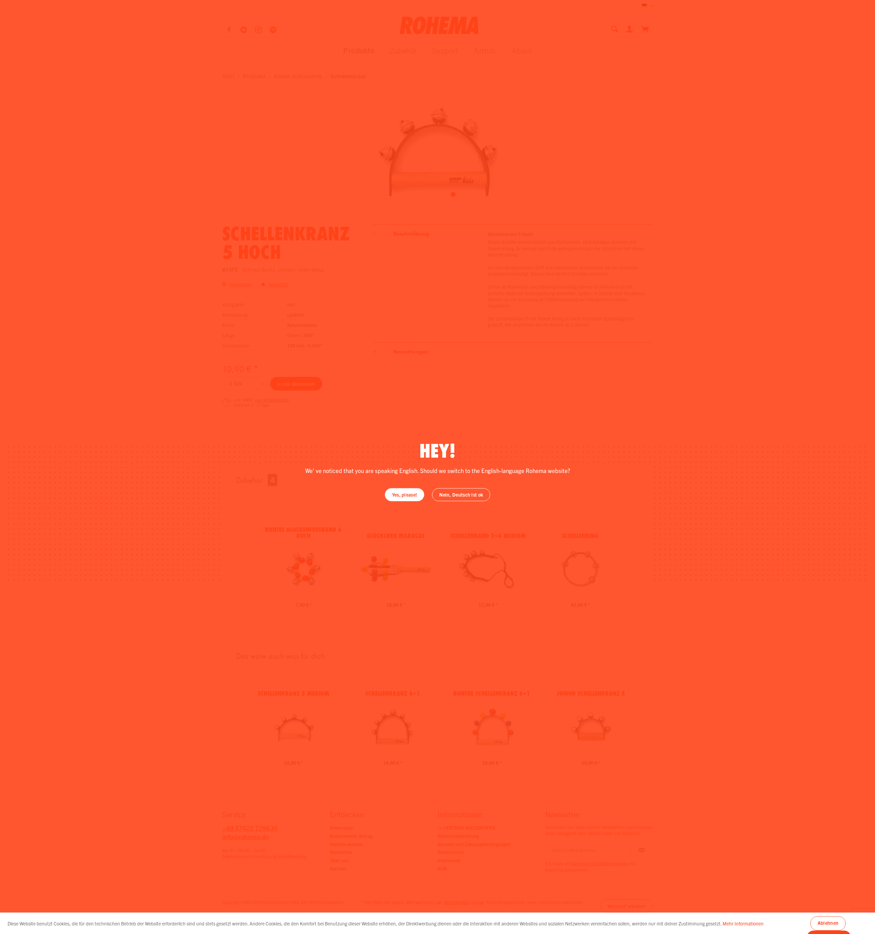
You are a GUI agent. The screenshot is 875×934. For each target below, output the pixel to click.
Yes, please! (404, 494)
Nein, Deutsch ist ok (461, 494)
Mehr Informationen (743, 923)
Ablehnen (828, 923)
